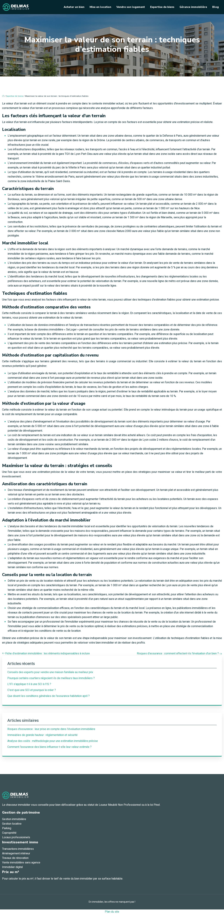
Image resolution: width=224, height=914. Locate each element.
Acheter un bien (74, 7)
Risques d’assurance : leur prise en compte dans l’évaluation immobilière (51, 729)
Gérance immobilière (193, 7)
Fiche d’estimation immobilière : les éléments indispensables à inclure (47, 653)
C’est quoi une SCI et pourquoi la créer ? (31, 690)
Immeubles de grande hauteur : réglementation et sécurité (42, 735)
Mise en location (100, 7)
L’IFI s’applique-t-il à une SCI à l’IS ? (29, 684)
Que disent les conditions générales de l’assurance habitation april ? (48, 696)
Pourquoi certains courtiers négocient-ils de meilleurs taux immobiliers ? (51, 678)
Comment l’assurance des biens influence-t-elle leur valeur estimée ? (49, 747)
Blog (215, 7)
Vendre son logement (130, 7)
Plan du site (112, 912)
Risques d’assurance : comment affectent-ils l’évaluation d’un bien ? (178, 653)
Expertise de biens (162, 7)
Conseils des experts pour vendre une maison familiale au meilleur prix (50, 672)
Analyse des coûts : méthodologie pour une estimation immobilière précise (52, 741)
